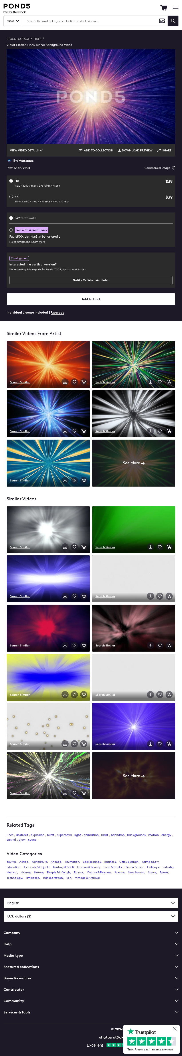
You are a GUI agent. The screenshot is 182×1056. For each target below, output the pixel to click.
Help (8, 944)
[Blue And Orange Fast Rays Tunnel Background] (48, 463)
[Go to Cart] (164, 7)
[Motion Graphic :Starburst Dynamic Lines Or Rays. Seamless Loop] (48, 530)
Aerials (23, 861)
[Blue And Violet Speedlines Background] (48, 414)
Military (25, 872)
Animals (56, 861)
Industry (168, 867)
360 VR (11, 861)
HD (37, 183)
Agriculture (39, 861)
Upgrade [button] (57, 312)
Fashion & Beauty (88, 867)
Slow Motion (136, 872)
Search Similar (20, 382)
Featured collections (21, 967)
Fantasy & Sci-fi (63, 867)
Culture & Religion (99, 872)
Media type (13, 955)
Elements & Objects (36, 867)
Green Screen (135, 867)
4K (42, 199)
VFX (68, 877)
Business (110, 861)
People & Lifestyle (58, 872)
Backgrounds (92, 861)
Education (13, 867)
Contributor (14, 989)
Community (14, 1001)
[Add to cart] (83, 381)
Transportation (53, 877)
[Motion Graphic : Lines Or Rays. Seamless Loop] (133, 530)
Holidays (153, 867)
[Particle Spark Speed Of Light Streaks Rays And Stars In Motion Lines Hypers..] (133, 579)
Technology (14, 877)
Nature (39, 872)
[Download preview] (65, 381)
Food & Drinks (113, 867)
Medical (12, 872)
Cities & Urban (128, 861)
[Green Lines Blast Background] (133, 365)
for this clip (25, 218)
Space (152, 872)
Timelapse (32, 877)
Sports (164, 872)
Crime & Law (150, 861)
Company (12, 933)
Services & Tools (17, 1012)
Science (119, 872)
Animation (72, 861)
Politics (78, 872)
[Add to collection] (74, 381)
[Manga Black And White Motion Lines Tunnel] (133, 414)
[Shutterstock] (112, 1037)
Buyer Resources (17, 978)
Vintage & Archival (87, 877)
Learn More (38, 241)
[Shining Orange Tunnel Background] (48, 365)
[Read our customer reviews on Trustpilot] (153, 1040)
